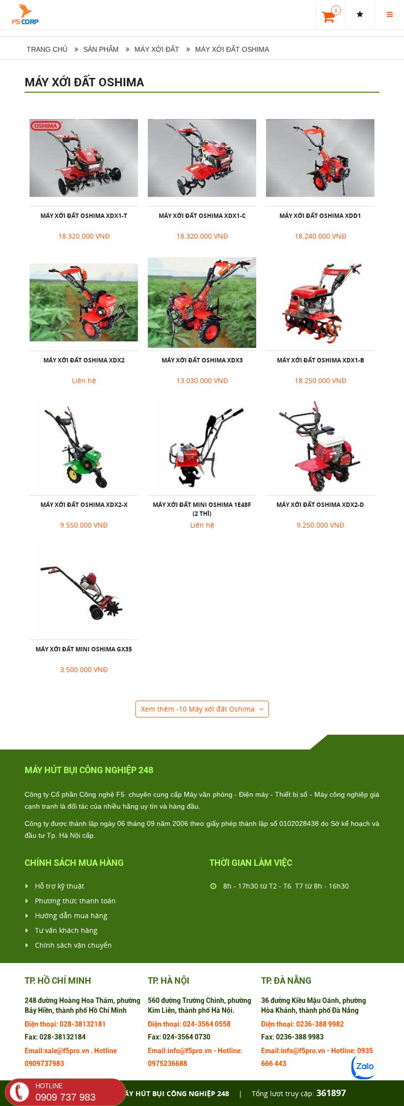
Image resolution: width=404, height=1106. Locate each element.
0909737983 (44, 1064)
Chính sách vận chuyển (72, 945)
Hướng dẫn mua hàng (70, 915)
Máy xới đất (157, 49)
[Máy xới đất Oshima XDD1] (320, 158)
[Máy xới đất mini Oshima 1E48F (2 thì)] (202, 447)
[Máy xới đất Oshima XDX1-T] (84, 158)
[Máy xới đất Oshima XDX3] (202, 303)
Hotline (105, 1051)
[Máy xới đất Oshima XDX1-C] (202, 158)
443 (280, 1064)
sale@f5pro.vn (66, 1051)
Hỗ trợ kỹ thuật (58, 886)
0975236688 (167, 1064)
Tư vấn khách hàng (65, 930)
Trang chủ (46, 49)
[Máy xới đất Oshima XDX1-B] (320, 303)
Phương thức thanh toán (74, 900)
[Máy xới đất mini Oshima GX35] (84, 592)
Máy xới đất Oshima (84, 82)
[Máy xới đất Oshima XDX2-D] (320, 447)
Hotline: (230, 1051)
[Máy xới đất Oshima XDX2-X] (84, 447)
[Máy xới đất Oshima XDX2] (84, 303)
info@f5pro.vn (190, 1051)
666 (267, 1064)
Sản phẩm (101, 49)
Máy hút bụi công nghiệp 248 (173, 1093)
